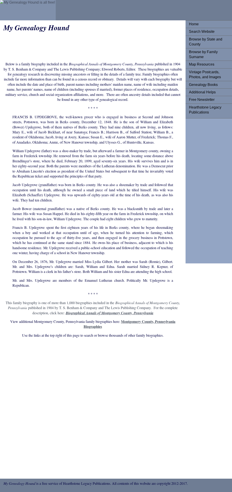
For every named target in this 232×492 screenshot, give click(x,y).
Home (194, 24)
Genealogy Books (203, 85)
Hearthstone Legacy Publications (205, 109)
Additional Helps (202, 92)
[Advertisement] (207, 190)
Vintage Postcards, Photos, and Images (205, 74)
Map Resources (201, 64)
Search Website (202, 31)
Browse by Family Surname (203, 54)
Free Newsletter (202, 100)
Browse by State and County (205, 41)
